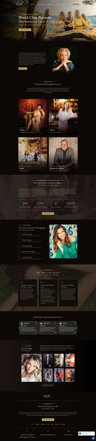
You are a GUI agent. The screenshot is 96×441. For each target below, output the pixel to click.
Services (33, 4)
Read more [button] (23, 332)
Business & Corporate (57, 168)
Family (21, 168)
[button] (76, 328)
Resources (50, 4)
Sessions (43, 424)
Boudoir (22, 130)
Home (32, 424)
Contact (63, 4)
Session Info (41, 4)
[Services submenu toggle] (36, 4)
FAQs (48, 424)
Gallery (58, 4)
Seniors (52, 130)
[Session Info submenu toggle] (46, 4)
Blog (52, 424)
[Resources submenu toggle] (54, 4)
